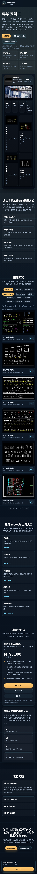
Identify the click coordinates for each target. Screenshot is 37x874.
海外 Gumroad (25, 848)
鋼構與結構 (9, 301)
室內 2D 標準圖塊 (8, 294)
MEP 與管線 (18, 301)
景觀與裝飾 (28, 290)
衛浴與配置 (18, 298)
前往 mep (6, 596)
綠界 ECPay (18, 685)
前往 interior (7, 564)
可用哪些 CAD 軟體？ (10, 799)
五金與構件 (31, 294)
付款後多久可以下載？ (11, 783)
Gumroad (18, 691)
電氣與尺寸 (10, 298)
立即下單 (18, 869)
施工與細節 (28, 301)
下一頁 (25, 508)
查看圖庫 (6, 36)
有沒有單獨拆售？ (9, 806)
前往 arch (6, 547)
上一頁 (11, 508)
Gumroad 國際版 (9, 41)
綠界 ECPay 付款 (19, 36)
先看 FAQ (18, 696)
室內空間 (18, 290)
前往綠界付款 (11, 848)
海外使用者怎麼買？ (10, 813)
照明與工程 (27, 298)
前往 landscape (8, 580)
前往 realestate (8, 613)
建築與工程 (8, 290)
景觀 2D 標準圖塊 (20, 294)
